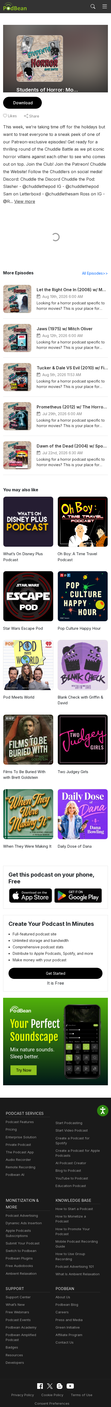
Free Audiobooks (19, 1266)
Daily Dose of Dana (75, 846)
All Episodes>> (95, 273)
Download (23, 102)
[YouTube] (70, 1386)
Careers (62, 1312)
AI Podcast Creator (71, 1163)
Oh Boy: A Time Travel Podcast (77, 556)
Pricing (11, 1129)
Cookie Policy (52, 1395)
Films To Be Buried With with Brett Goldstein (24, 774)
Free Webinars (17, 1312)
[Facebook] (40, 1386)
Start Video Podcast (72, 1130)
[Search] (93, 6)
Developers (15, 1362)
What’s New (15, 1304)
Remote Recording (20, 1167)
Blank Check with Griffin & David (80, 700)
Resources (14, 1355)
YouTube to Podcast (72, 1178)
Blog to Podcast (68, 1170)
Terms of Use (81, 1395)
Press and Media (69, 1320)
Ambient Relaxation (21, 1273)
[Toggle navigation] (104, 6)
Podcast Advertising (22, 1215)
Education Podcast (71, 1186)
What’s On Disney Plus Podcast (23, 556)
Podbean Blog (67, 1304)
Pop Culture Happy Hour (79, 628)
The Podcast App (20, 1152)
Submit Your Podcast (22, 1243)
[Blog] (59, 1386)
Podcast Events (18, 1320)
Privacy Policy (22, 1395)
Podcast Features (20, 1122)
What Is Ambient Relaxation (78, 1274)
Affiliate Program (69, 1335)
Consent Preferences (52, 1403)
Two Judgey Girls (73, 771)
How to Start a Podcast (74, 1209)
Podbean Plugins (19, 1258)
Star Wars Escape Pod (23, 628)
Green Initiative (68, 1327)
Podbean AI (15, 1174)
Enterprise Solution (21, 1137)
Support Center (18, 1297)
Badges (12, 1347)
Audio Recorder (18, 1159)
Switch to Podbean (21, 1251)
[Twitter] (50, 1386)
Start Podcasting (69, 1123)
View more (24, 201)
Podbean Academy (21, 1327)
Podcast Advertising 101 (75, 1266)
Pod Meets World (18, 697)
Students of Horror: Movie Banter (48, 90)
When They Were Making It (27, 846)
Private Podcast (18, 1144)
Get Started (55, 973)
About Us (63, 1297)
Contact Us (65, 1342)
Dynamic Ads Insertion (24, 1223)
